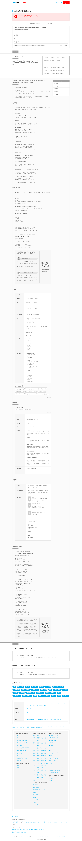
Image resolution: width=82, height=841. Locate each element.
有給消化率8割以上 (36, 787)
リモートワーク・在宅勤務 (44, 695)
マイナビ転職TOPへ (17, 816)
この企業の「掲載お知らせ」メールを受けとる (41, 23)
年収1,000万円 (34, 686)
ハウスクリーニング (30, 692)
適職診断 (27, 822)
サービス (51, 745)
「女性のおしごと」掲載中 (48, 719)
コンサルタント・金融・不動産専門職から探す (34, 703)
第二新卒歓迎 (28, 719)
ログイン (60, 2)
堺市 (44, 763)
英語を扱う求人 (23, 832)
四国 (34, 770)
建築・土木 (18, 755)
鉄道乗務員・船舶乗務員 (50, 692)
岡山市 (38, 769)
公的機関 (51, 762)
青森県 (38, 737)
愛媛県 (45, 770)
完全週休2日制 (40, 719)
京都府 (42, 760)
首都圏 (34, 743)
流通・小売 (51, 748)
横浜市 (38, 748)
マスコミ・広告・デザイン (54, 752)
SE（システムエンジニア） (58, 686)
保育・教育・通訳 (19, 745)
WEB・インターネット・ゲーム (22, 750)
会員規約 (14, 836)
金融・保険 (51, 753)
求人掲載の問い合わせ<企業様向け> (43, 836)
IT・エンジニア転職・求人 (17, 829)
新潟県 (38, 750)
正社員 (35, 695)
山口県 (42, 767)
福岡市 (42, 779)
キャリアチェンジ (35, 689)
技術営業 (15, 692)
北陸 (34, 753)
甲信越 (34, 750)
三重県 (38, 757)
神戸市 (47, 763)
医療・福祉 (18, 743)
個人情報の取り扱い (21, 836)
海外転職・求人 (41, 829)
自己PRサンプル (30, 821)
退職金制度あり (34, 719)
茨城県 (27, 708)
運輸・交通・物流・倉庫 (54, 758)
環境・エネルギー (53, 760)
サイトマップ (28, 836)
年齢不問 (27, 686)
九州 (34, 774)
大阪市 (42, 763)
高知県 (38, 772)
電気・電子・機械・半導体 (21, 753)
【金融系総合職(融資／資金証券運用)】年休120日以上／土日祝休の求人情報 (30, 727)
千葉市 (43, 747)
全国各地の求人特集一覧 (54, 772)
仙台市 (38, 740)
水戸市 (30, 708)
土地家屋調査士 (44, 689)
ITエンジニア (19, 752)
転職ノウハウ (40, 822)
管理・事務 (18, 738)
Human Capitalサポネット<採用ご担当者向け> (57, 836)
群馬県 (45, 742)
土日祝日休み (65, 695)
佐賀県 (42, 774)
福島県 (45, 738)
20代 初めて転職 (57, 689)
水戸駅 (27, 712)
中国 (34, 765)
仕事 (31, 822)
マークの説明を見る (47, 397)
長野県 (45, 750)
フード (51, 750)
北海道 (34, 735)
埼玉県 (38, 743)
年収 (23, 822)
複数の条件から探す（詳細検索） (55, 770)
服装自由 (34, 797)
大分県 (42, 775)
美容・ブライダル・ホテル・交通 (22, 742)
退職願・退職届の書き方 (17, 822)
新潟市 (38, 752)
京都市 (38, 763)
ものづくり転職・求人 (26, 829)
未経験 (59, 695)
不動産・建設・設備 (53, 757)
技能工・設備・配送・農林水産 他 (22, 758)
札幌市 (38, 735)
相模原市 (45, 748)
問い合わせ (33, 836)
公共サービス (19, 760)
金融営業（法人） (42, 705)
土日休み (51, 778)
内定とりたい (48, 686)
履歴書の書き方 (15, 821)
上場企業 (34, 802)
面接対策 (34, 822)
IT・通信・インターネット (54, 735)
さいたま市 (39, 747)
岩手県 (42, 737)
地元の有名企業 (17, 689)
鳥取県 (38, 765)
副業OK (34, 792)
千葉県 (42, 743)
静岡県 (42, 755)
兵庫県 (38, 762)
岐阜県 (38, 755)
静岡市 (38, 758)
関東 (50, 689)
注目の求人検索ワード (27, 695)
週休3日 (41, 686)
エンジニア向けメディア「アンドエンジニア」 (60, 822)
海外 (34, 780)
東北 (34, 737)
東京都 (45, 743)
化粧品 (59, 692)
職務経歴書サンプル (23, 821)
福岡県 (38, 774)
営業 (17, 735)
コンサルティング (53, 755)
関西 (34, 760)
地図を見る (30, 528)
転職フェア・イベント (47, 822)
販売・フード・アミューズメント (22, 740)
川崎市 (42, 748)
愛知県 (45, 755)
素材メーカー (52, 738)
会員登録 (66, 3)
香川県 (42, 770)
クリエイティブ (19, 748)
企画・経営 (18, 737)
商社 (50, 743)
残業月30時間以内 (57, 719)
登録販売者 (22, 692)
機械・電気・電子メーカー (54, 737)
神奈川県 (38, 745)
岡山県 (45, 765)
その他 (51, 763)
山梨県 (42, 750)
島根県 (42, 765)
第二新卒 (53, 695)
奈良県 (42, 762)
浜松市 (42, 758)
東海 (34, 755)
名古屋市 (45, 758)
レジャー (51, 747)
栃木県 (42, 742)
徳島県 (38, 770)
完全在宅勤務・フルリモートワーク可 (39, 789)
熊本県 (38, 775)
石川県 (42, 753)
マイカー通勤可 (35, 799)
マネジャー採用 (35, 804)
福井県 (45, 753)
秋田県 (38, 738)
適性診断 (40, 821)
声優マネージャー (40, 692)
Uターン (45, 821)
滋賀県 (38, 760)
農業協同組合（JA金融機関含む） (32, 715)
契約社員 (18, 767)
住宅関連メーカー (53, 740)
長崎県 (45, 774)
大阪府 (45, 760)
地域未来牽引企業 (25, 689)
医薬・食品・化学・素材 (20, 757)
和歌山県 (45, 762)
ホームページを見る (32, 521)
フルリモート (65, 689)
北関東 (34, 742)
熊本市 (46, 779)
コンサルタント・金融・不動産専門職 (51, 703)
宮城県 (45, 737)
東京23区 (46, 747)
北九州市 (38, 779)
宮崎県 (45, 775)
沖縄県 (42, 777)
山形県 (42, 738)
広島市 (42, 769)
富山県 (38, 753)
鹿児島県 (38, 777)
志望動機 (36, 821)
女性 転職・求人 (35, 829)
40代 (14, 686)
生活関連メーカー (53, 742)
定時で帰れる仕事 (17, 695)
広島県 (38, 767)
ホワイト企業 (20, 686)
